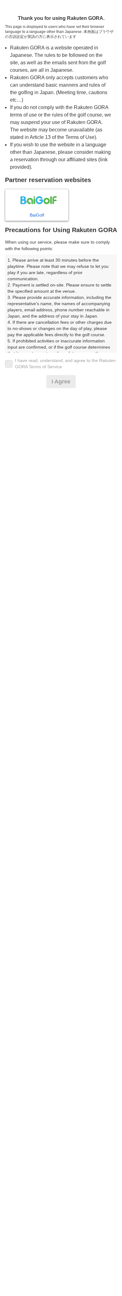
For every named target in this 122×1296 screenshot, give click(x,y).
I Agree (61, 381)
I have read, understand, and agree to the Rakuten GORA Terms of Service (65, 363)
